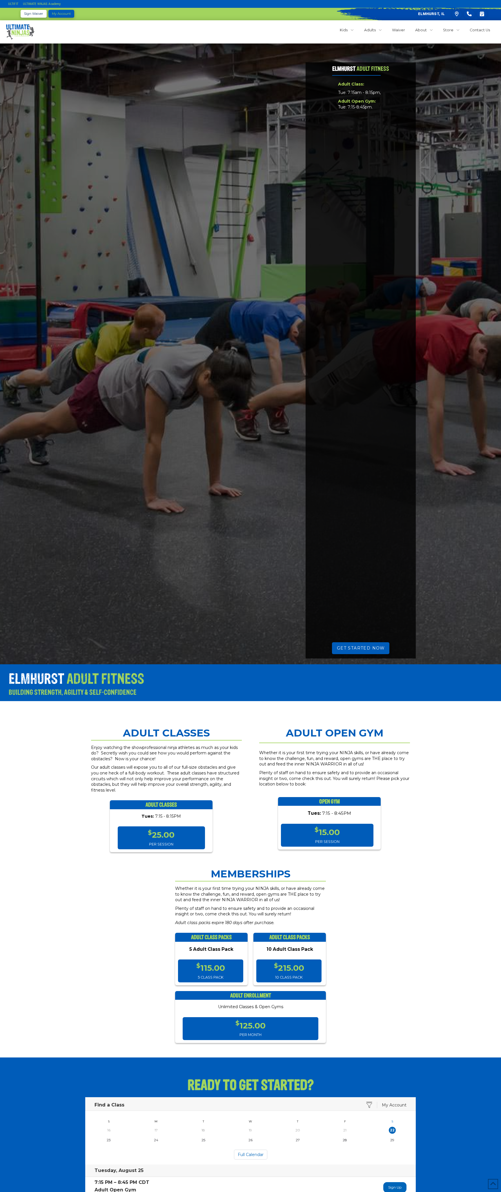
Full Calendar (251, 1154)
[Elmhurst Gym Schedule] (482, 14)
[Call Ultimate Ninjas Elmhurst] (469, 14)
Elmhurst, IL (431, 14)
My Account (394, 1105)
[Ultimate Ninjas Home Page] (20, 32)
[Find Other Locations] (457, 14)
